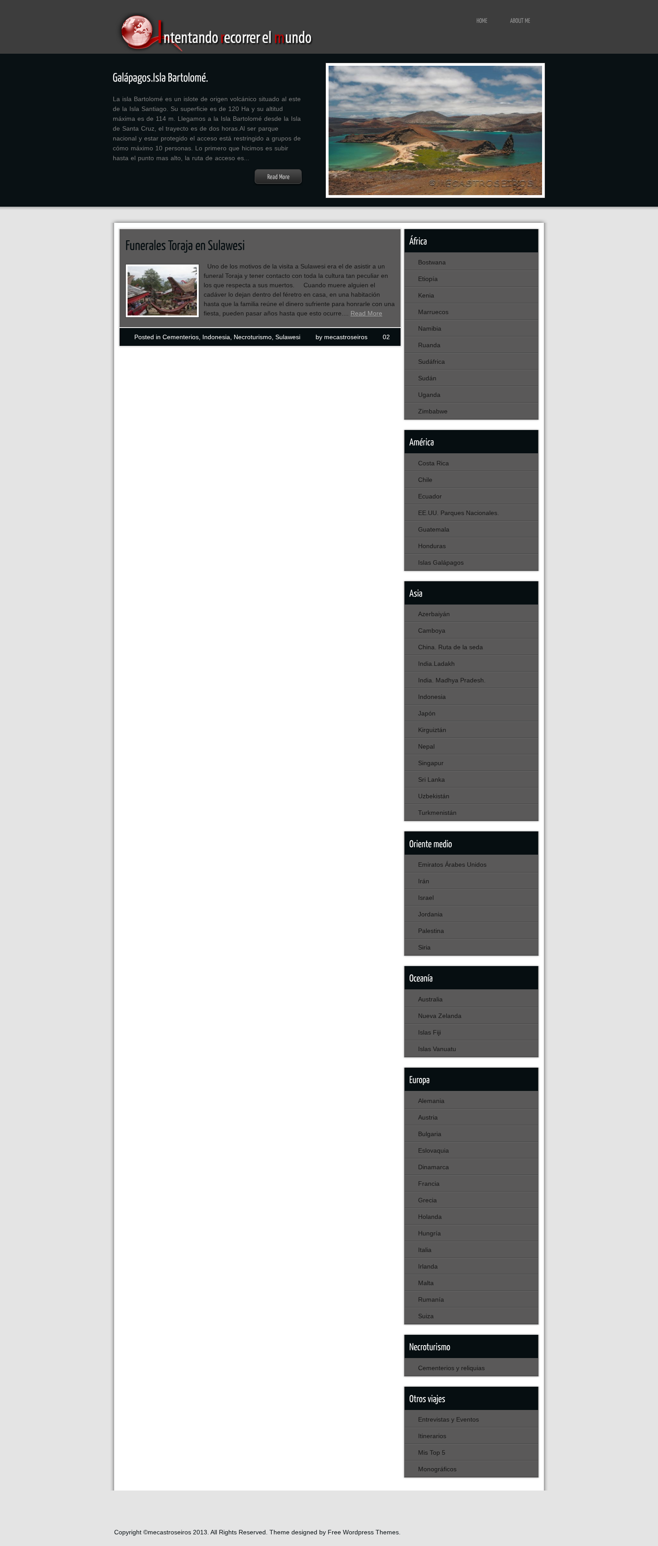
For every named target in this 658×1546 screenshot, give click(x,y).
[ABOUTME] (520, 20)
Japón (427, 713)
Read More (366, 313)
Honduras (432, 545)
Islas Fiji (429, 1032)
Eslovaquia (433, 1150)
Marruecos (433, 311)
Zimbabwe (433, 411)
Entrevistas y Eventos (448, 1419)
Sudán (427, 378)
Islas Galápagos (441, 562)
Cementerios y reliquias (451, 1367)
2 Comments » (188, 358)
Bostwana (432, 262)
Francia (429, 1183)
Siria (424, 947)
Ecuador (430, 496)
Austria (428, 1117)
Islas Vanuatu (437, 1048)
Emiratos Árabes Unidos (452, 864)
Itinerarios (432, 1436)
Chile (425, 479)
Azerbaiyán (434, 614)
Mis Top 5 (431, 1452)
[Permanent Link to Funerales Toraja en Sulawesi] (185, 245)
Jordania (430, 914)
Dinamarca (433, 1167)
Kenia (426, 295)
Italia (425, 1249)
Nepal (426, 746)
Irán (423, 881)
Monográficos (437, 1469)
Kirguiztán (432, 729)
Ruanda (429, 345)
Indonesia (216, 337)
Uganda (429, 394)
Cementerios (180, 337)
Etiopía (428, 278)
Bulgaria (429, 1133)
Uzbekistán (433, 796)
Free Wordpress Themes (363, 1532)
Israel (426, 897)
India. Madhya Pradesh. (452, 680)
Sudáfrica (431, 361)
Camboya (431, 630)
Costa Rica (433, 463)
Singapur (431, 763)
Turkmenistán (437, 812)
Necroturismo (253, 337)
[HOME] (482, 20)
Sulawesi (287, 337)
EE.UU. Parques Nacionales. (458, 512)
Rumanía (431, 1299)
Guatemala (433, 529)
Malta (426, 1282)
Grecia (427, 1200)
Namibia (429, 328)
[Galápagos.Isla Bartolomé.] (161, 77)
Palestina (431, 930)
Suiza (426, 1316)
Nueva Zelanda (439, 1015)
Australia (430, 999)
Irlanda (428, 1266)
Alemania (431, 1100)
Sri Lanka (431, 779)
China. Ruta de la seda (450, 647)
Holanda (430, 1216)
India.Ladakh (436, 663)
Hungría (429, 1233)
